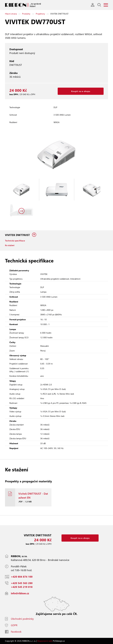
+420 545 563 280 (22, 583)
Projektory (40, 13)
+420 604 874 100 (22, 576)
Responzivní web (44, 640)
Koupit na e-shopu (80, 91)
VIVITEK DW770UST (18, 235)
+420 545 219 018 (22, 587)
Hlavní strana (11, 13)
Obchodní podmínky (22, 618)
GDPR (14, 625)
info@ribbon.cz (20, 593)
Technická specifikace (15, 240)
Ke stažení (9, 245)
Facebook (16, 631)
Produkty (26, 13)
